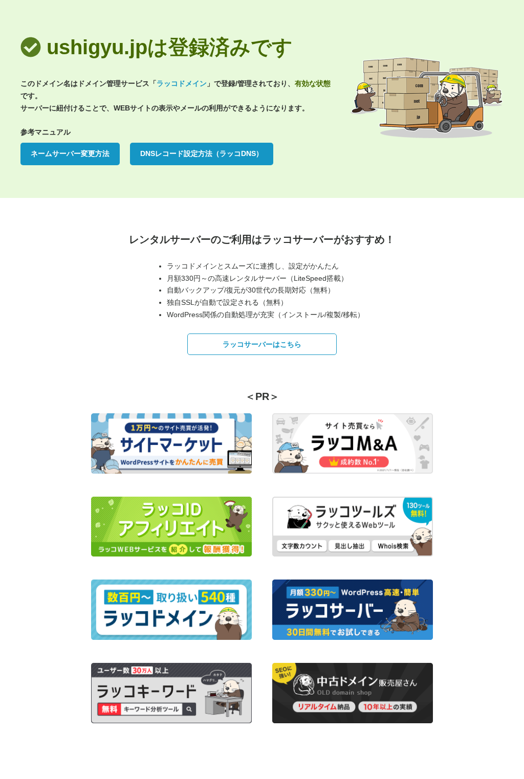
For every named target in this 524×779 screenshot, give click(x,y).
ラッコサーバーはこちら (262, 344)
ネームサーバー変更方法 (70, 153)
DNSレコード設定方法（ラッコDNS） (201, 153)
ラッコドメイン (182, 83)
